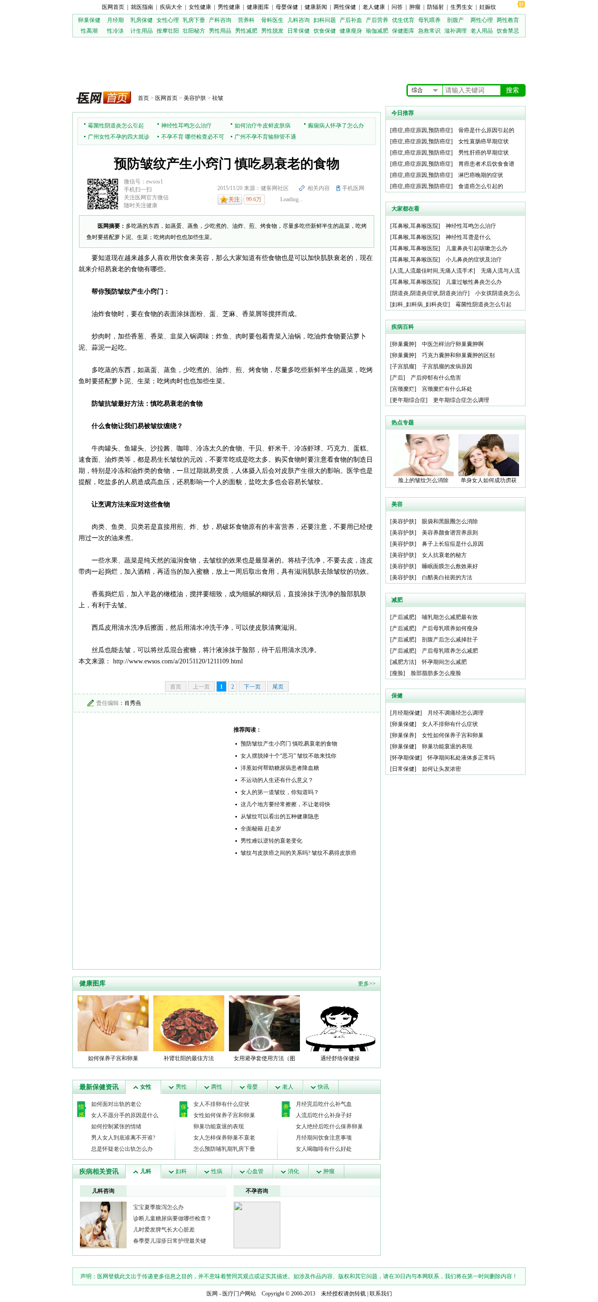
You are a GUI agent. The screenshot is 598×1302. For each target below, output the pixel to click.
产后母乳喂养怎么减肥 (450, 650)
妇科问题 (324, 20)
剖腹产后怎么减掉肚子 (450, 639)
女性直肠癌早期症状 (483, 141)
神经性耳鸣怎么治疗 (186, 125)
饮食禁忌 (508, 31)
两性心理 (481, 20)
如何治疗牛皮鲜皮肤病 (263, 125)
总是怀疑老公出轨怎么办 (122, 1149)
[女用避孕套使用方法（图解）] (264, 1023)
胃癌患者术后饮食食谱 (486, 164)
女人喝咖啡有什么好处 (324, 1149)
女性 (145, 1087)
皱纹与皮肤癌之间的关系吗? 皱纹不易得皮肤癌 (298, 853)
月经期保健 (406, 713)
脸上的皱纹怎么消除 (423, 480)
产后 (397, 377)
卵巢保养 (403, 735)
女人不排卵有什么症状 (221, 1104)
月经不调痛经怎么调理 (455, 713)
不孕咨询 (257, 1191)
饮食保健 (324, 31)
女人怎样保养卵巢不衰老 (224, 1137)
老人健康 (374, 7)
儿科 (145, 1171)
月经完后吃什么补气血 (324, 1104)
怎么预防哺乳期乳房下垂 (224, 1149)
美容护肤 (195, 98)
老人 (287, 1087)
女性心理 (168, 20)
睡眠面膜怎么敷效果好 (450, 566)
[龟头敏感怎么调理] (103, 1224)
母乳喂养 (429, 20)
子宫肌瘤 (403, 366)
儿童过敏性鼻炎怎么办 (474, 282)
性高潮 (89, 31)
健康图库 (258, 7)
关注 (234, 199)
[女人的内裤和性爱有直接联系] (257, 1224)
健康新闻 (316, 7)
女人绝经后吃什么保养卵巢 (329, 1126)
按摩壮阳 (168, 31)
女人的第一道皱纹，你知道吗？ (280, 792)
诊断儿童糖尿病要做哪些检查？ (172, 1218)
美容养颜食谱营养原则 (450, 532)
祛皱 (217, 98)
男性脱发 (272, 31)
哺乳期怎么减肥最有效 (450, 617)
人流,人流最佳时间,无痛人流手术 (432, 270)
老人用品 (481, 31)
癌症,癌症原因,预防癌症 (421, 130)
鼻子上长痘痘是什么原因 (453, 544)
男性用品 (220, 31)
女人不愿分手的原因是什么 (124, 1115)
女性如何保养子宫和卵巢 (224, 1115)
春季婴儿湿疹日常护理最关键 (169, 1241)
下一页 (252, 686)
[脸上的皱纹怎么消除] (423, 454)
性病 (216, 1171)
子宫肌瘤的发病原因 (447, 366)
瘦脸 (397, 673)
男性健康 (229, 7)
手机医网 (353, 188)
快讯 (323, 1087)
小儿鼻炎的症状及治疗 (474, 259)
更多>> (367, 983)
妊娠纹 (487, 7)
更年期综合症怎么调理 (461, 400)
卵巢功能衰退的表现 (218, 1126)
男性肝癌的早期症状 (483, 152)
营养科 (246, 20)
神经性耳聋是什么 (468, 237)
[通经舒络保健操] (340, 1023)
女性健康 (200, 7)
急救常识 (429, 31)
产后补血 (351, 20)
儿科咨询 (298, 20)
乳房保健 (141, 20)
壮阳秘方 (194, 31)
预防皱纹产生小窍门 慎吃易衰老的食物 (289, 743)
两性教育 (508, 20)
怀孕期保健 (406, 757)
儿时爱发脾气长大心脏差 (164, 1229)
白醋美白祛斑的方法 (447, 577)
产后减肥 (403, 617)
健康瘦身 (351, 31)
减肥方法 (403, 662)
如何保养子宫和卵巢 (113, 1058)
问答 (397, 7)
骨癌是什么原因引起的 (486, 130)
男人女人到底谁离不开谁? (123, 1137)
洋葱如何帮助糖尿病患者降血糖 (280, 768)
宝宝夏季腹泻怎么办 (158, 1207)
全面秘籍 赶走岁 (261, 828)
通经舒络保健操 (340, 1058)
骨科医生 (272, 20)
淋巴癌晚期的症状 (480, 175)
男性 (181, 1087)
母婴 (252, 1087)
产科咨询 (220, 20)
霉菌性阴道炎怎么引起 (116, 125)
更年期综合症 (409, 400)
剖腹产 (455, 20)
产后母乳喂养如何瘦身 (450, 628)
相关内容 (318, 188)
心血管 (255, 1171)
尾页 (278, 686)
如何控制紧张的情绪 (116, 1126)
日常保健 (298, 31)
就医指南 (142, 7)
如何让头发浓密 (441, 769)
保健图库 (403, 31)
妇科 (181, 1171)
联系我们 (381, 1293)
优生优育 (403, 20)
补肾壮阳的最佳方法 (189, 1058)
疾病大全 (171, 7)
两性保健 (345, 7)
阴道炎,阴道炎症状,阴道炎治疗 (430, 293)
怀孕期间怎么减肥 (444, 662)
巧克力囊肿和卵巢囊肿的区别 (458, 355)
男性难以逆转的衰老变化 (271, 841)
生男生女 (461, 7)
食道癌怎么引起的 (480, 186)
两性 (216, 1087)
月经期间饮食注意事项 (324, 1137)
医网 (212, 1293)
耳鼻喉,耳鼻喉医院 (415, 226)
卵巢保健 (89, 20)
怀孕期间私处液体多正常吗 (461, 757)
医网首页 (113, 7)
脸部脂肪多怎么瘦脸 (436, 673)
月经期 (115, 20)
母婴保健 (287, 7)
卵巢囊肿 (403, 344)
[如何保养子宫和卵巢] (113, 1023)
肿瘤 (414, 7)
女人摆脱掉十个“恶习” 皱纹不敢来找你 (288, 756)
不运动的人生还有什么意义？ (277, 780)
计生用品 (141, 31)
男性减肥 (246, 31)
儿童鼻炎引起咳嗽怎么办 (476, 248)
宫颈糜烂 (403, 389)
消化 (293, 1171)
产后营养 (377, 20)
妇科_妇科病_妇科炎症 (420, 304)
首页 (143, 98)
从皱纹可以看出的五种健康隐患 (280, 816)
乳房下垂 (194, 20)
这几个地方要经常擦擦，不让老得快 (285, 804)
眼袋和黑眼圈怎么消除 (450, 521)
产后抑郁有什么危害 (436, 377)
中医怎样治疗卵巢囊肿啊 (453, 344)
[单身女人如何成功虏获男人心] (488, 454)
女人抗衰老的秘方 (444, 555)
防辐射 (435, 7)
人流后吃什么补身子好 (324, 1115)
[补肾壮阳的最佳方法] (188, 1023)
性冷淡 (115, 31)
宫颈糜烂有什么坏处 (447, 389)
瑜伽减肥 (377, 31)
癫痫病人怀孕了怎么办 (336, 125)
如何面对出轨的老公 (116, 1104)
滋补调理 (455, 31)
